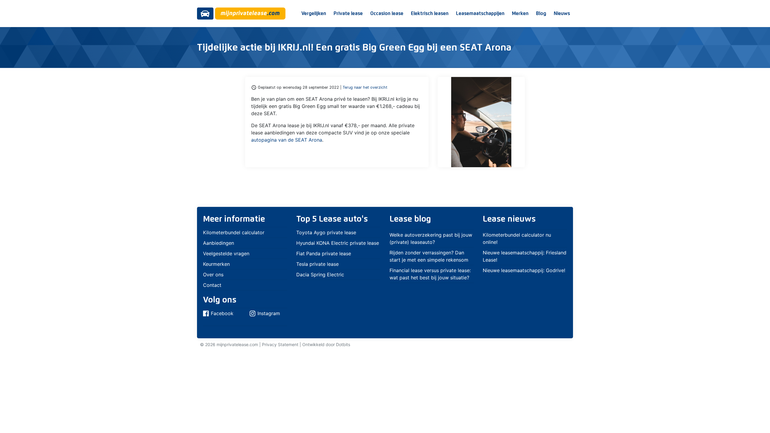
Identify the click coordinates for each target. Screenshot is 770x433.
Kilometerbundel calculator (233, 232)
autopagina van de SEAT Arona (286, 140)
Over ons (213, 275)
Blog (541, 13)
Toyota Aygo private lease (326, 232)
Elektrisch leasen (429, 13)
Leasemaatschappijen (480, 13)
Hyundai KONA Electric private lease (337, 243)
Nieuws (562, 13)
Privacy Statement (280, 344)
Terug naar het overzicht (365, 87)
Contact (212, 285)
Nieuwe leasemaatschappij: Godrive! (524, 270)
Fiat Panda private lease (323, 253)
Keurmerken (216, 264)
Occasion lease (386, 13)
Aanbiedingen (218, 243)
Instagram (268, 313)
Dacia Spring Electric (320, 275)
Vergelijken (313, 13)
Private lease (348, 13)
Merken (520, 13)
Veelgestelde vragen (226, 253)
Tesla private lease (317, 264)
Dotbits (343, 344)
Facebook (222, 313)
